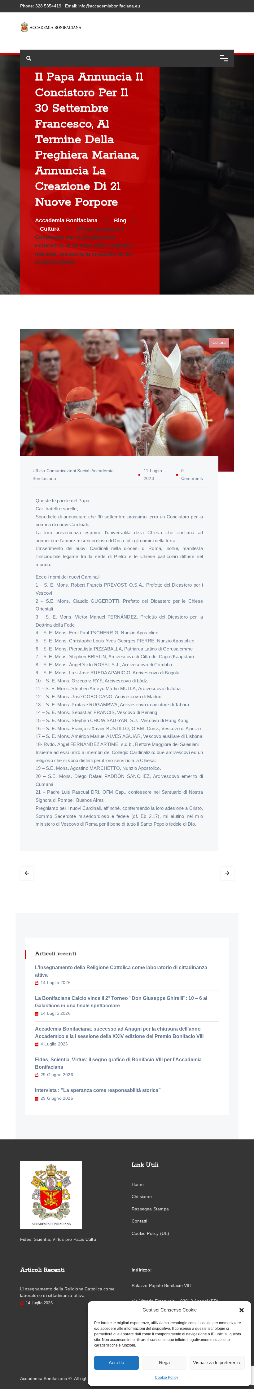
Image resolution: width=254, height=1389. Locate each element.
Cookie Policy (166, 1377)
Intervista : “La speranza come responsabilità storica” (98, 1090)
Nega (164, 1362)
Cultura (219, 342)
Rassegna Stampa (150, 1208)
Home (138, 1184)
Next (227, 873)
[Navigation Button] (224, 58)
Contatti (139, 1220)
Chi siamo (142, 1196)
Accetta (116, 1362)
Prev (26, 873)
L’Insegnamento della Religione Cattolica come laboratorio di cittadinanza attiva (121, 971)
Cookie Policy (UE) (150, 1233)
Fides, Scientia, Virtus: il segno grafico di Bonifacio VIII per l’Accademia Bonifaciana (118, 1063)
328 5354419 (48, 5)
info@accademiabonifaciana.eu (109, 5)
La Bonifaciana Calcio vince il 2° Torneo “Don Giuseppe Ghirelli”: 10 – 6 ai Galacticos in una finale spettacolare (121, 1002)
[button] (242, 1310)
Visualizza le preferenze (217, 1362)
